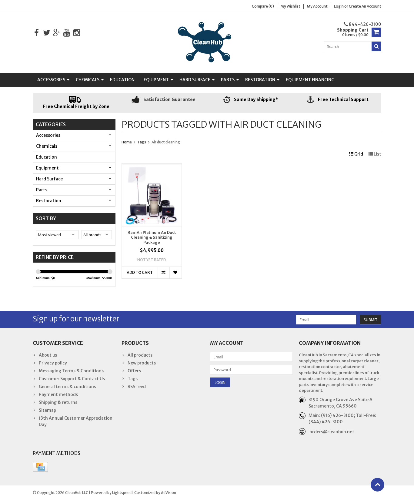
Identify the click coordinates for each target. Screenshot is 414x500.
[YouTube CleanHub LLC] (66, 33)
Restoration (260, 79)
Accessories (51, 79)
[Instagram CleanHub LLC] (76, 33)
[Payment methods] (40, 467)
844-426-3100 (364, 24)
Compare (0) (263, 6)
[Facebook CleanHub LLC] (36, 33)
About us (48, 355)
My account (317, 6)
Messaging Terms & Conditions (71, 371)
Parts (228, 79)
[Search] (376, 46)
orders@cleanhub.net (331, 432)
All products (140, 355)
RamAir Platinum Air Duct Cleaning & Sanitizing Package (152, 237)
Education (122, 79)
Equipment (156, 79)
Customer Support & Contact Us (72, 378)
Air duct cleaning (166, 142)
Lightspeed (122, 492)
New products (142, 363)
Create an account (365, 6)
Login (339, 6)
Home (127, 142)
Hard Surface (194, 79)
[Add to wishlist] (175, 272)
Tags (141, 142)
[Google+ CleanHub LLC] (56, 33)
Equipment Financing (310, 79)
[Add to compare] (163, 272)
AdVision (168, 492)
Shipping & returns (58, 402)
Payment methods (58, 394)
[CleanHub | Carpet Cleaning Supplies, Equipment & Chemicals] (207, 42)
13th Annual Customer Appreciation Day (75, 421)
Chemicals (87, 79)
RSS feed (137, 386)
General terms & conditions (67, 386)
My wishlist (290, 6)
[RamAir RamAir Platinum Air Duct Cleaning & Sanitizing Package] (152, 166)
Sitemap (47, 410)
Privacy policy (53, 363)
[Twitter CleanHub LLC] (46, 33)
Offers (134, 371)
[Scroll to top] (377, 485)
